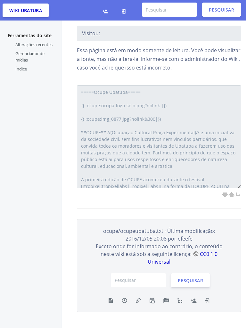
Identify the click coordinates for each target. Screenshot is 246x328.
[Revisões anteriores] (124, 300)
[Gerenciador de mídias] (166, 300)
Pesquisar (221, 10)
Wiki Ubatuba (25, 10)
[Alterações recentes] (152, 300)
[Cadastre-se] (105, 10)
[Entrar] (124, 10)
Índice (21, 69)
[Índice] (180, 300)
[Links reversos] (138, 300)
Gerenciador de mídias (30, 57)
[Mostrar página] (111, 300)
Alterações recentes (34, 44)
